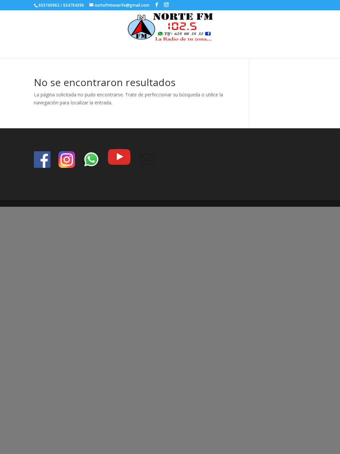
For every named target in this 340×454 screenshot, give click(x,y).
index (179, 48)
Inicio (161, 48)
